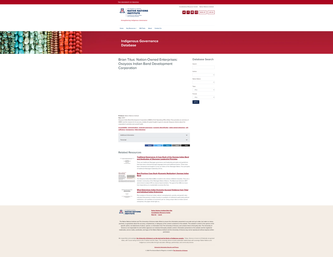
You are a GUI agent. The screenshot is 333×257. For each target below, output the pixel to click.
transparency (130, 130)
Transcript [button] (123, 140)
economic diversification (160, 127)
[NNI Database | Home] (133, 15)
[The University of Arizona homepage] (130, 2)
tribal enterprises (140, 130)
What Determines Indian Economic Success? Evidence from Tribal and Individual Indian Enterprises (162, 191)
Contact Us (158, 28)
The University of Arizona (180, 250)
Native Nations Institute (206, 7)
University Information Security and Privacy (166, 247)
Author (195, 71)
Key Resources (131, 28)
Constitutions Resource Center (188, 7)
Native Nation (197, 79)
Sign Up (202, 12)
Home (121, 28)
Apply (196, 102)
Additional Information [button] (127, 135)
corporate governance (146, 127)
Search (195, 64)
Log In (211, 12)
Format (195, 94)
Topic (194, 86)
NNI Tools (142, 28)
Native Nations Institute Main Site (161, 210)
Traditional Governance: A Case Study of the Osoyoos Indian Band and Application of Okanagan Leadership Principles (163, 158)
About (150, 28)
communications (133, 127)
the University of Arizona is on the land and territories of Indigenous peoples (160, 238)
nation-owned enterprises (177, 127)
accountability (122, 127)
